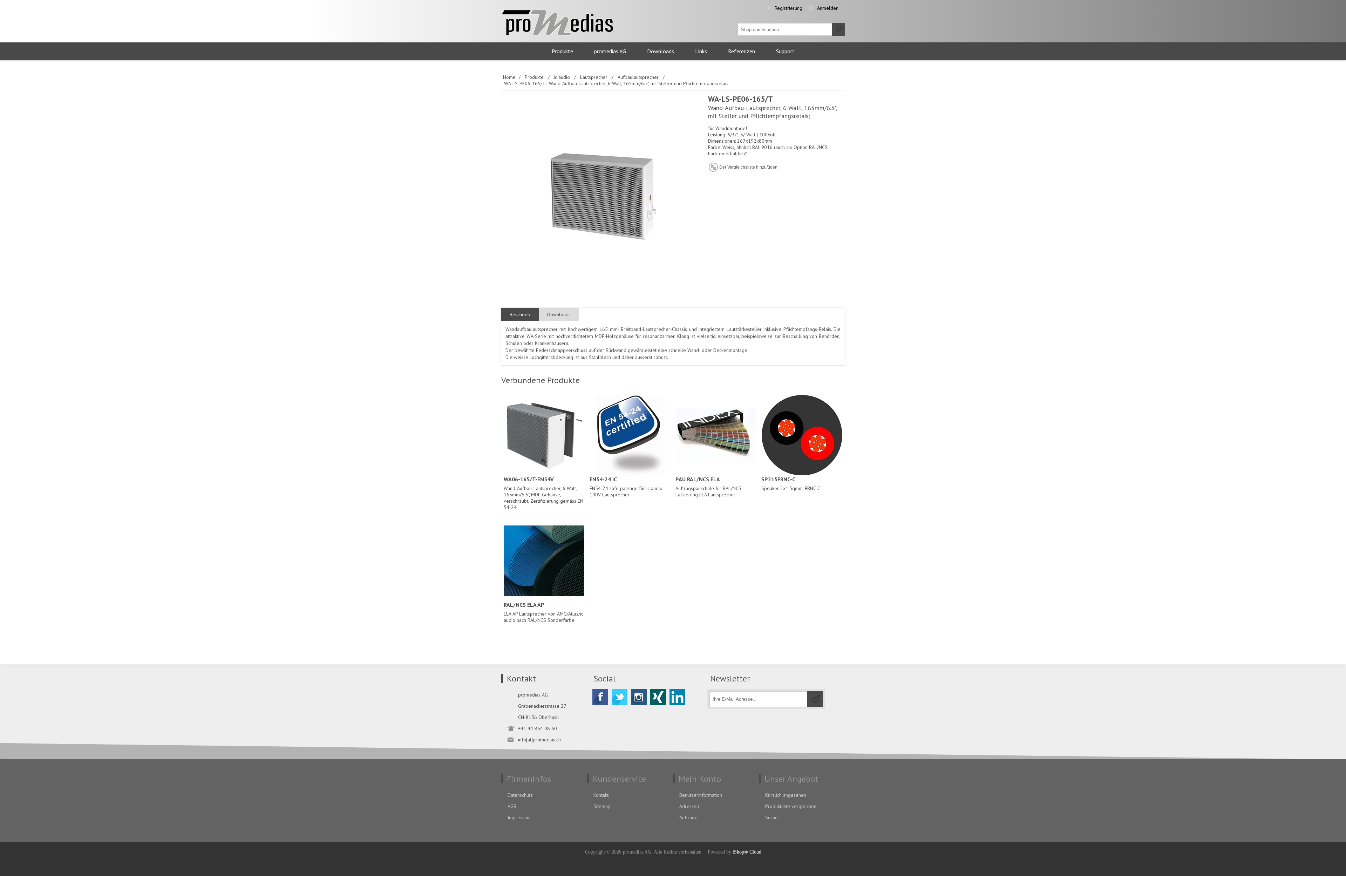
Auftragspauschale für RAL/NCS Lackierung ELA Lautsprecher (708, 487)
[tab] (520, 314)
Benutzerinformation (700, 795)
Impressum (519, 817)
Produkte (562, 51)
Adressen (689, 806)
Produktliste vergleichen (790, 806)
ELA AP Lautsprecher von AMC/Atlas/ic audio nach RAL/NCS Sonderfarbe (543, 612)
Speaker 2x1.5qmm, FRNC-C (790, 483)
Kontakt (601, 795)
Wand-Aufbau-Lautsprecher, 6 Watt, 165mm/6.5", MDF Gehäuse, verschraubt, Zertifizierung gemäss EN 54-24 (543, 493)
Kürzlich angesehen (785, 795)
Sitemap (602, 806)
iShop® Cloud (747, 852)
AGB (512, 806)
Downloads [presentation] (559, 314)
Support (785, 51)
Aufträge (688, 817)
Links (701, 51)
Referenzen (741, 51)
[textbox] (785, 29)
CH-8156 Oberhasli (538, 717)
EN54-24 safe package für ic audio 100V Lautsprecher (626, 487)
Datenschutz (520, 795)
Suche (771, 817)
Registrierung (788, 8)
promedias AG (610, 51)
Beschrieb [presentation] (520, 314)
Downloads (660, 51)
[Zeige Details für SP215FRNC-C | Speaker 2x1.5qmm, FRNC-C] (801, 435)
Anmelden (827, 8)
